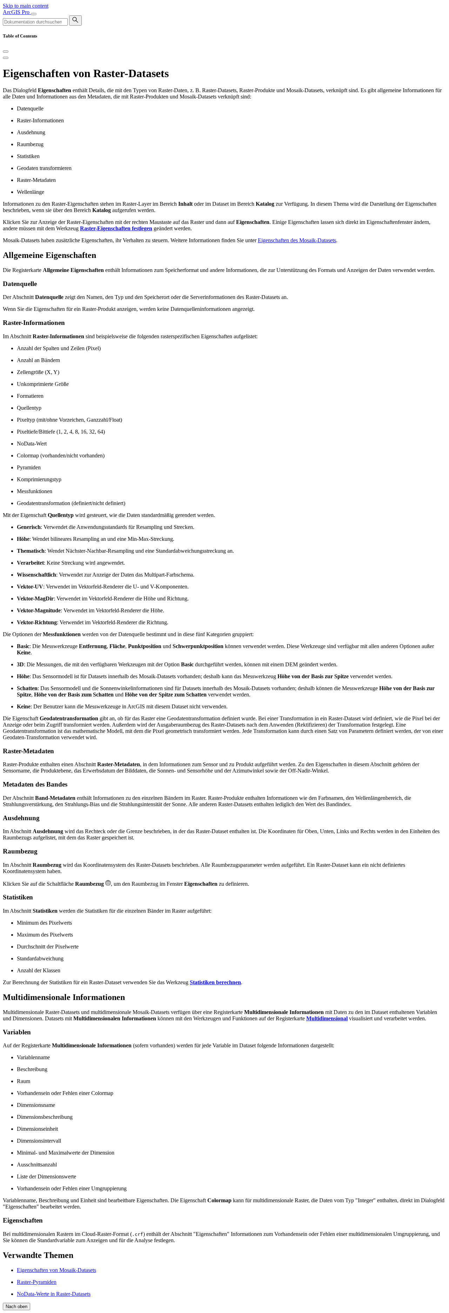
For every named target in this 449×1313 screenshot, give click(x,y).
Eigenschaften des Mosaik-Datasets (297, 240)
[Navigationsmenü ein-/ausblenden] (33, 14)
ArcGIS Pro (17, 12)
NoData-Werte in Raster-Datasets (54, 1294)
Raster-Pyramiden (36, 1282)
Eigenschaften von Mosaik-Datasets (56, 1270)
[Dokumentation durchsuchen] (75, 20)
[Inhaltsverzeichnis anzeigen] (5, 58)
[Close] (5, 51)
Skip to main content (25, 6)
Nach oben (16, 1306)
